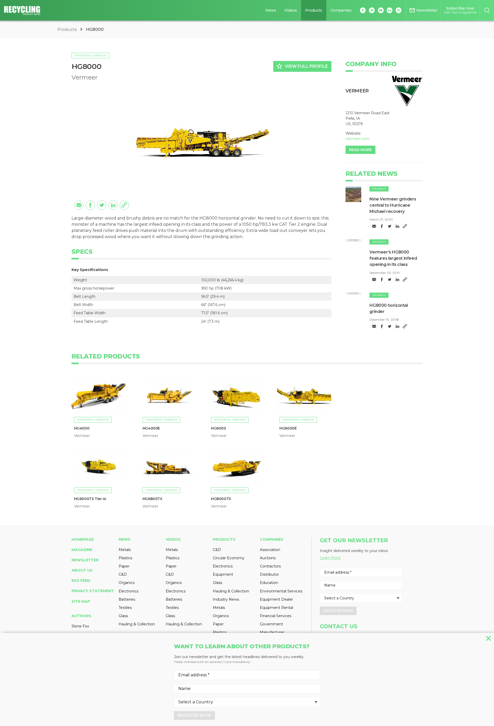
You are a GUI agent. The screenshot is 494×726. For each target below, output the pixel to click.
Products (313, 10)
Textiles (125, 608)
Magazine (82, 550)
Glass (123, 616)
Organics (379, 188)
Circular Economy (228, 558)
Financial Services (275, 616)
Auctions (268, 558)
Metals (125, 550)
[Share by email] (79, 205)
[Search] (487, 10)
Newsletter (85, 560)
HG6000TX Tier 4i (90, 498)
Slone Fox (80, 626)
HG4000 (82, 428)
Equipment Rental (276, 608)
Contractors (270, 566)
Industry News (226, 599)
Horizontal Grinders (90, 55)
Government (271, 624)
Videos (290, 10)
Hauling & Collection (137, 624)
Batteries (127, 599)
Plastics (125, 558)
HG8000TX (221, 498)
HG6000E (288, 428)
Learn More (330, 557)
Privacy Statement (93, 591)
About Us (82, 570)
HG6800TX (152, 498)
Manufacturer (272, 632)
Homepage (83, 539)
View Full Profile (302, 66)
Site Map (81, 601)
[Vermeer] (407, 91)
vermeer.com (358, 138)
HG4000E (151, 428)
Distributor (269, 574)
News (270, 10)
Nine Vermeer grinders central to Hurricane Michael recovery (392, 205)
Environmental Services (281, 591)
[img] (353, 194)
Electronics (128, 591)
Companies (340, 10)
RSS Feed (81, 581)
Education (269, 583)
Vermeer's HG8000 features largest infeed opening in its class (393, 258)
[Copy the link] (124, 205)
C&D (123, 574)
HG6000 (218, 428)
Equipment (223, 574)
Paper (124, 566)
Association (270, 550)
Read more (360, 149)
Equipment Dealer (276, 599)
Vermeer (85, 77)
